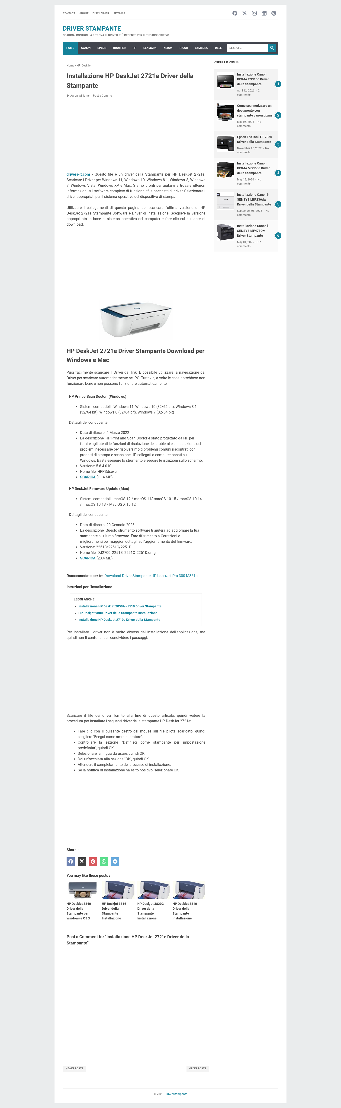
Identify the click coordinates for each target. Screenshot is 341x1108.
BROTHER (119, 48)
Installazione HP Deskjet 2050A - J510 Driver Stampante (119, 606)
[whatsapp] (104, 861)
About (83, 13)
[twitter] (82, 861)
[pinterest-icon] (273, 13)
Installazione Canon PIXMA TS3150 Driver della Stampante (253, 79)
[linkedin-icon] (264, 13)
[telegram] (115, 861)
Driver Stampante (92, 28)
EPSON (101, 48)
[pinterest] (93, 861)
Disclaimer (101, 13)
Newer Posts (74, 1068)
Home (70, 48)
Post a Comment (103, 95)
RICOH (184, 48)
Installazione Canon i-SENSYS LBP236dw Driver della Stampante (254, 199)
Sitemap (119, 13)
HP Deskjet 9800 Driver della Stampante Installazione (118, 613)
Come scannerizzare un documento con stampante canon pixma (255, 110)
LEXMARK (150, 48)
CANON (85, 48)
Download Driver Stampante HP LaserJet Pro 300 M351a (151, 576)
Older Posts (197, 1068)
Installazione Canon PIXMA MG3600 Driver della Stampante (253, 168)
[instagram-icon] (254, 13)
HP (134, 48)
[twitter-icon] (244, 13)
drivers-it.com (78, 174)
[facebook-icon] (234, 13)
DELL (218, 48)
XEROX (168, 48)
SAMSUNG (201, 48)
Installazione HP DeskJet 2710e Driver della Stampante (119, 620)
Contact (69, 13)
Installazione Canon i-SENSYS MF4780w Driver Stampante (253, 230)
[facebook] (71, 861)
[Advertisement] (136, 135)
